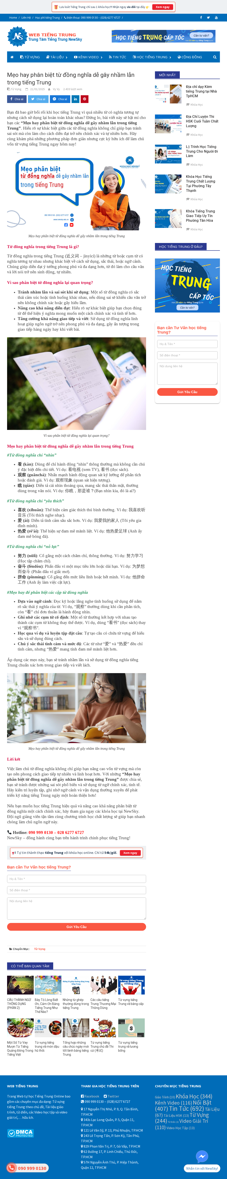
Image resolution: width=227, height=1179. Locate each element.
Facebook (92, 1096)
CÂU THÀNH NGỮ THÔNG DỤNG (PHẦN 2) (19, 1004)
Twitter (113, 1096)
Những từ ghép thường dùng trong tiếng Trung (76, 1004)
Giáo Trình (165, 1097)
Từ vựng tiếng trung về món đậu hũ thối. (47, 1046)
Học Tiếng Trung (151, 57)
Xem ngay (163, 7)
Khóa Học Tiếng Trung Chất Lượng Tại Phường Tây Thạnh (200, 183)
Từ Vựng (31, 57)
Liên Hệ (26, 17)
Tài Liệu (56, 57)
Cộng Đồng (191, 57)
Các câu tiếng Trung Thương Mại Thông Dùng (103, 1004)
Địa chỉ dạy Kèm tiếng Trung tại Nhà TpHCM (201, 91)
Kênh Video (88, 57)
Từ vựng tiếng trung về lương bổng (128, 1046)
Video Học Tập (180, 1128)
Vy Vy (56, 89)
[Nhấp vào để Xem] (163, 35)
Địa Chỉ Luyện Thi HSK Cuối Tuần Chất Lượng (202, 121)
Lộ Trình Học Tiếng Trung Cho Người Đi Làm (202, 151)
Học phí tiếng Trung (47, 17)
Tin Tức (119, 57)
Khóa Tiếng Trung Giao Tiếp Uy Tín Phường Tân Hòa (200, 216)
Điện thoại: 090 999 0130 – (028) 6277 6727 (93, 17)
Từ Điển (173, 1122)
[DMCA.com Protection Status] (20, 1132)
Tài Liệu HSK (176, 1115)
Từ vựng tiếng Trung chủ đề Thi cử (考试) (102, 1046)
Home (13, 17)
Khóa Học (194, 1096)
